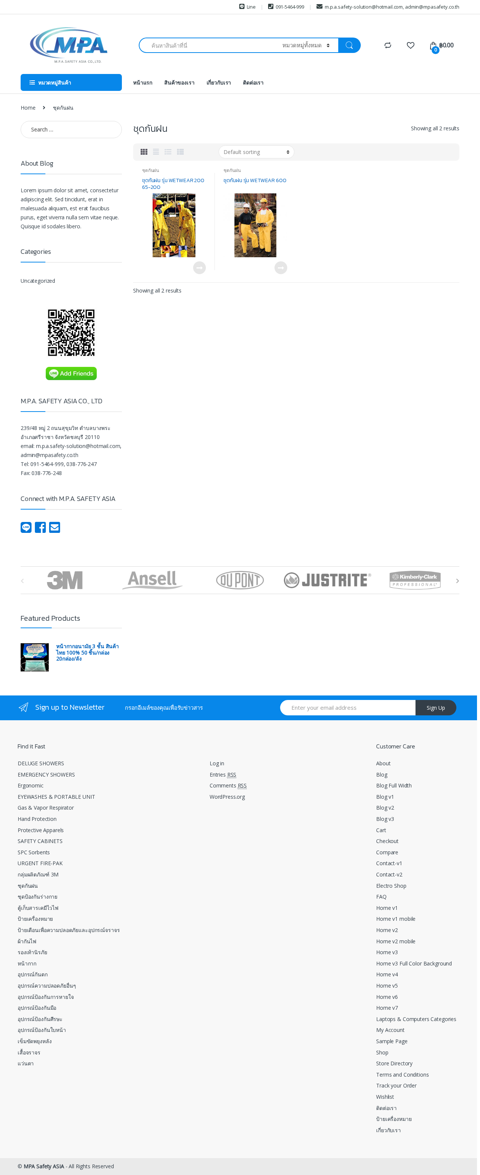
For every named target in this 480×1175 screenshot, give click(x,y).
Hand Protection (37, 818)
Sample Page (391, 1041)
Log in (217, 763)
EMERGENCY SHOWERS (46, 774)
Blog (381, 774)
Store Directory (394, 1063)
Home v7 (387, 1007)
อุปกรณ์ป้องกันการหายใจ (46, 996)
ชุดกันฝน (150, 170)
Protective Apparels (41, 830)
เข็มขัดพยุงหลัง (34, 1041)
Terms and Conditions (402, 1074)
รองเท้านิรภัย (32, 952)
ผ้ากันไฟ (27, 941)
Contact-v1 (389, 863)
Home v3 (387, 952)
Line (251, 6)
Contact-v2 (389, 874)
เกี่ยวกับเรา (219, 82)
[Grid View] (144, 151)
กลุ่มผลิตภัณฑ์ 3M (38, 874)
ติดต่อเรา (253, 82)
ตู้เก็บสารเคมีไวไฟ (38, 907)
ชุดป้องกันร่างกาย (37, 896)
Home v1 (387, 907)
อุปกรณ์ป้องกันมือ (37, 1007)
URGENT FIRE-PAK (40, 863)
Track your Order (396, 1085)
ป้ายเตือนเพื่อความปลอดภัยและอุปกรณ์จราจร (69, 930)
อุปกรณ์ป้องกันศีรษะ (40, 1019)
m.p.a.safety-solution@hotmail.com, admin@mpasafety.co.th (392, 6)
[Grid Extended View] (156, 151)
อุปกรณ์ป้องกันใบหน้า (42, 1029)
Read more (199, 267)
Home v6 (387, 996)
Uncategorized (38, 280)
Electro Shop (391, 885)
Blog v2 (385, 807)
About (383, 763)
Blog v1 (385, 796)
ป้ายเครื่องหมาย (35, 918)
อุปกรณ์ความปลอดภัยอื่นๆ (47, 985)
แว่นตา (26, 1063)
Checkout (387, 841)
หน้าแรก (142, 82)
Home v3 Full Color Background (414, 963)
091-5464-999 (290, 6)
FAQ (381, 896)
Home (28, 107)
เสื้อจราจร (29, 1052)
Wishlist (385, 1096)
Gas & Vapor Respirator (46, 807)
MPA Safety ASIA (44, 1166)
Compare (387, 852)
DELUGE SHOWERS (41, 763)
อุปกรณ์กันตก (33, 974)
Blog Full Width (394, 785)
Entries (223, 774)
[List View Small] (180, 151)
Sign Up (436, 707)
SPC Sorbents (34, 852)
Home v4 (387, 974)
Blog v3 (385, 818)
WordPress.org (227, 796)
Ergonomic (31, 785)
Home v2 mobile (396, 941)
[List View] (168, 151)
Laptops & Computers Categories (416, 1019)
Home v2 (387, 930)
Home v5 (387, 985)
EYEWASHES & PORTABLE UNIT (56, 796)
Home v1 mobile (396, 918)
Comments (228, 785)
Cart (381, 830)
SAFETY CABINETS (40, 841)
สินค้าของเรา (179, 82)
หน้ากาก (27, 963)
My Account (390, 1029)
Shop (382, 1052)
